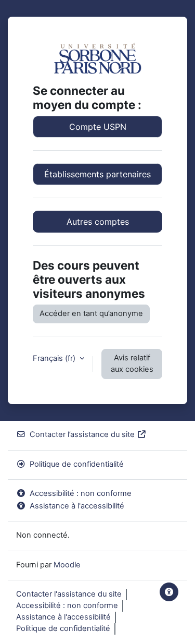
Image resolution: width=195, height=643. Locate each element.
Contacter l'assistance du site (69, 594)
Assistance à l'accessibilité (77, 506)
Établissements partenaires (97, 174)
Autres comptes (98, 221)
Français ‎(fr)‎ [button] (55, 358)
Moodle (67, 564)
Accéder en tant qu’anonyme (91, 313)
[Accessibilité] (169, 592)
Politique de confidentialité (77, 464)
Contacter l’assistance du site (82, 434)
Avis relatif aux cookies (132, 363)
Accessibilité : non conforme (81, 493)
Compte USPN (97, 127)
